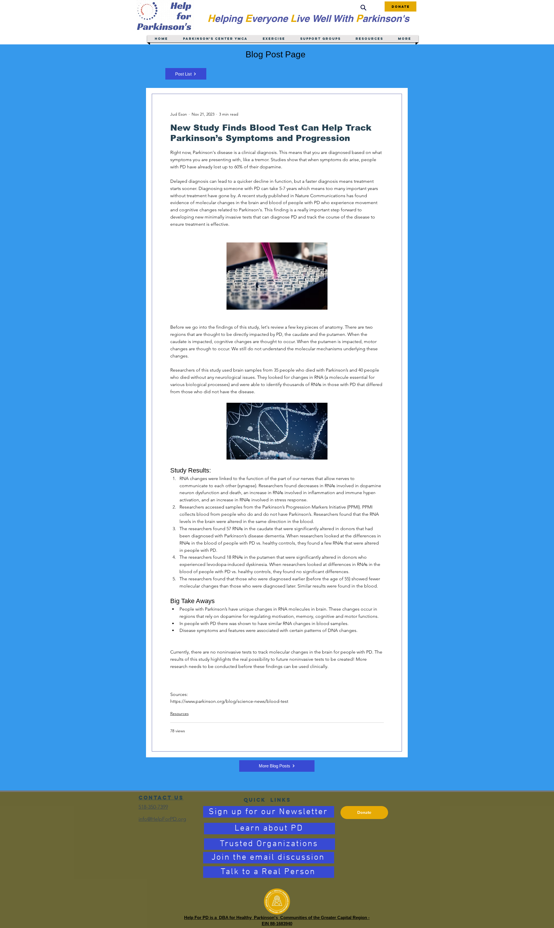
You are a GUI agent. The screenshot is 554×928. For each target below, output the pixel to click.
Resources (179, 713)
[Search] (363, 8)
